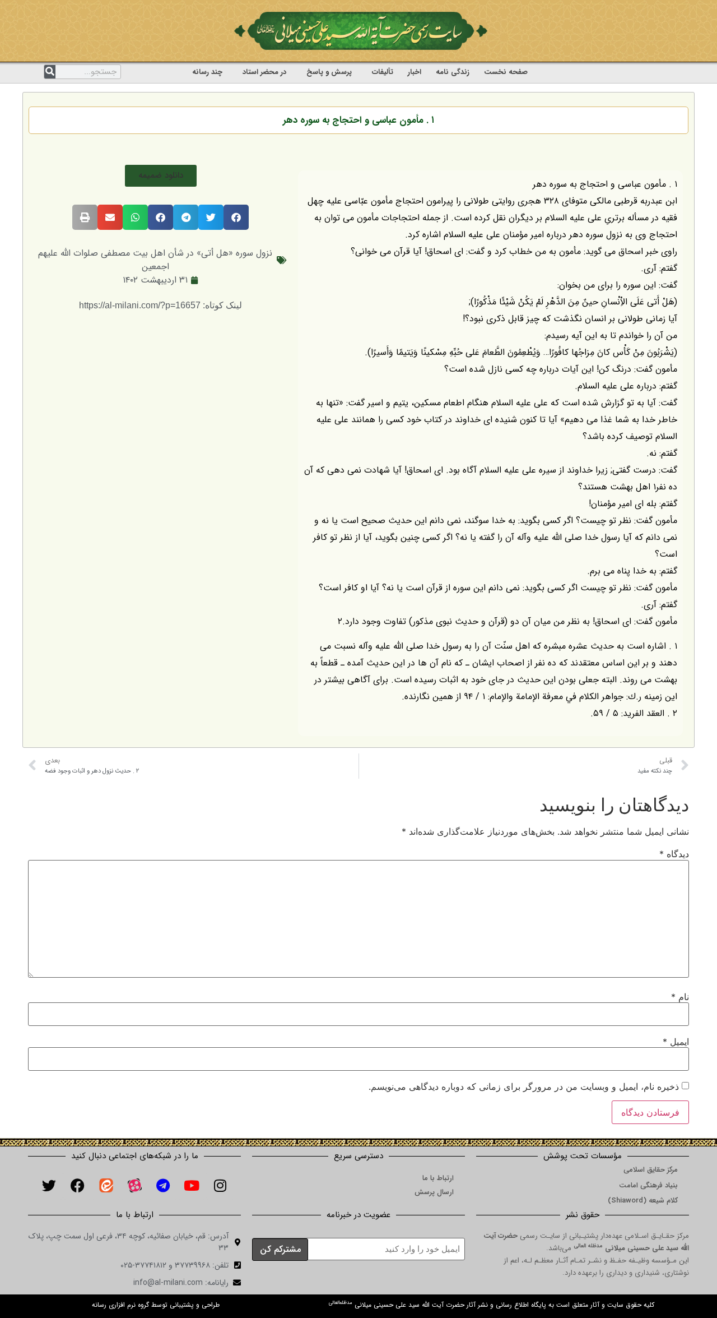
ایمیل (676, 1041)
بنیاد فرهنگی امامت (648, 1185)
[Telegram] (163, 1186)
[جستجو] (49, 71)
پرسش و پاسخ (329, 72)
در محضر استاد (264, 72)
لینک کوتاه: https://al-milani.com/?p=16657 (160, 305)
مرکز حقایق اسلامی (650, 1170)
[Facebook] (77, 1186)
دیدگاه (674, 853)
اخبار (414, 72)
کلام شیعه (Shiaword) (643, 1200)
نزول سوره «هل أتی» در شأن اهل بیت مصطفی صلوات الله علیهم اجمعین (155, 260)
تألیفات (382, 72)
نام (680, 996)
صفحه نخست (506, 72)
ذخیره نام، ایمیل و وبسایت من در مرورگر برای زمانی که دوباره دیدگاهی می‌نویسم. (524, 1086)
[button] (161, 176)
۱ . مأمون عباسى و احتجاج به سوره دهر (358, 120)
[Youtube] (192, 1186)
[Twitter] (49, 1186)
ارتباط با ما (438, 1178)
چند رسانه (207, 72)
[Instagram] (220, 1186)
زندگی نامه (452, 72)
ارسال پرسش (434, 1192)
